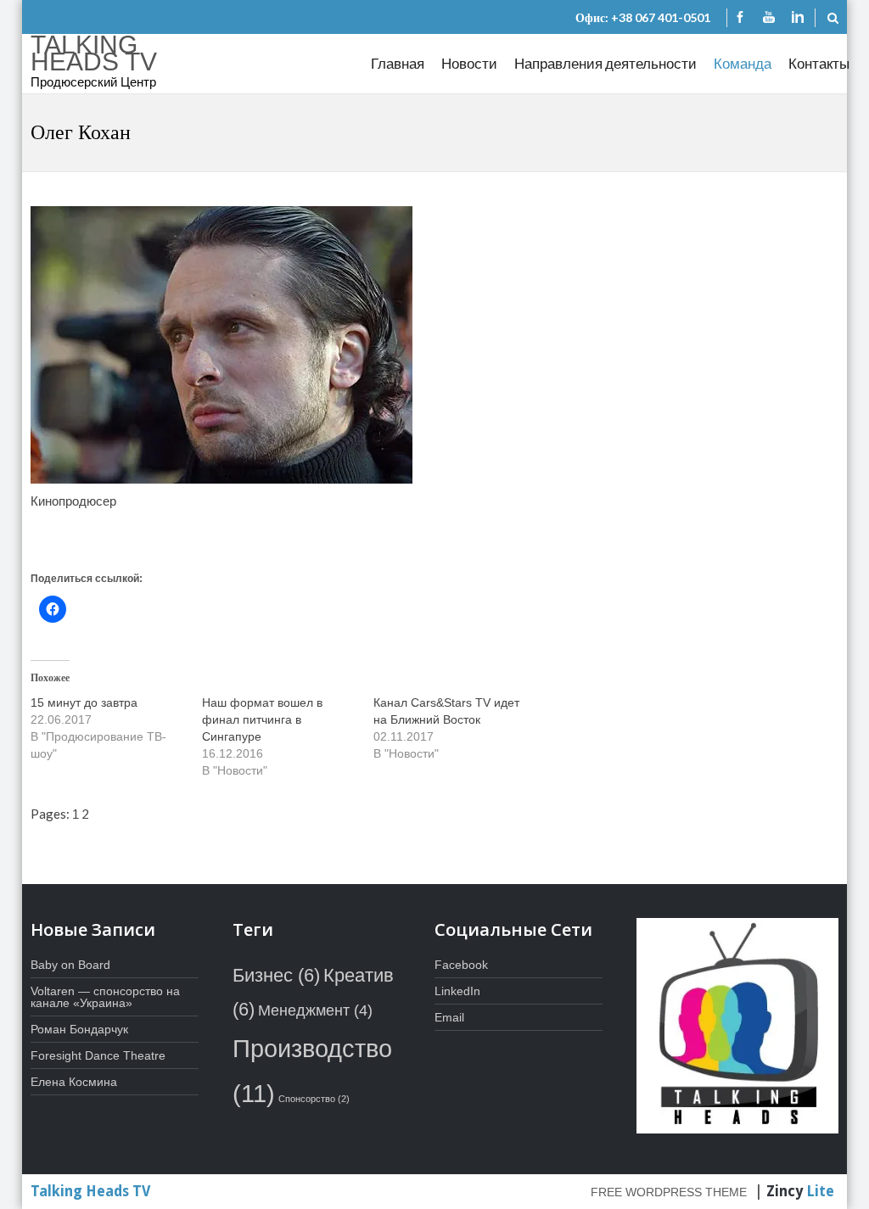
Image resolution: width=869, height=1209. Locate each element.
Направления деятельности (605, 63)
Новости (469, 63)
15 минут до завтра (84, 702)
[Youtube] (769, 17)
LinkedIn (457, 991)
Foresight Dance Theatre (98, 1055)
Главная (397, 63)
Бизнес (276, 975)
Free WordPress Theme (669, 1192)
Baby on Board (70, 964)
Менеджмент (315, 1010)
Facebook (461, 964)
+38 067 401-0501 (660, 17)
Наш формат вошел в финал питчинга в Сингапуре (262, 719)
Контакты (818, 63)
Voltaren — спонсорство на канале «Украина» (105, 997)
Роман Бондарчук (79, 1029)
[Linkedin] (797, 17)
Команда (742, 63)
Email (449, 1017)
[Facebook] (740, 17)
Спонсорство (314, 1099)
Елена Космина (74, 1082)
